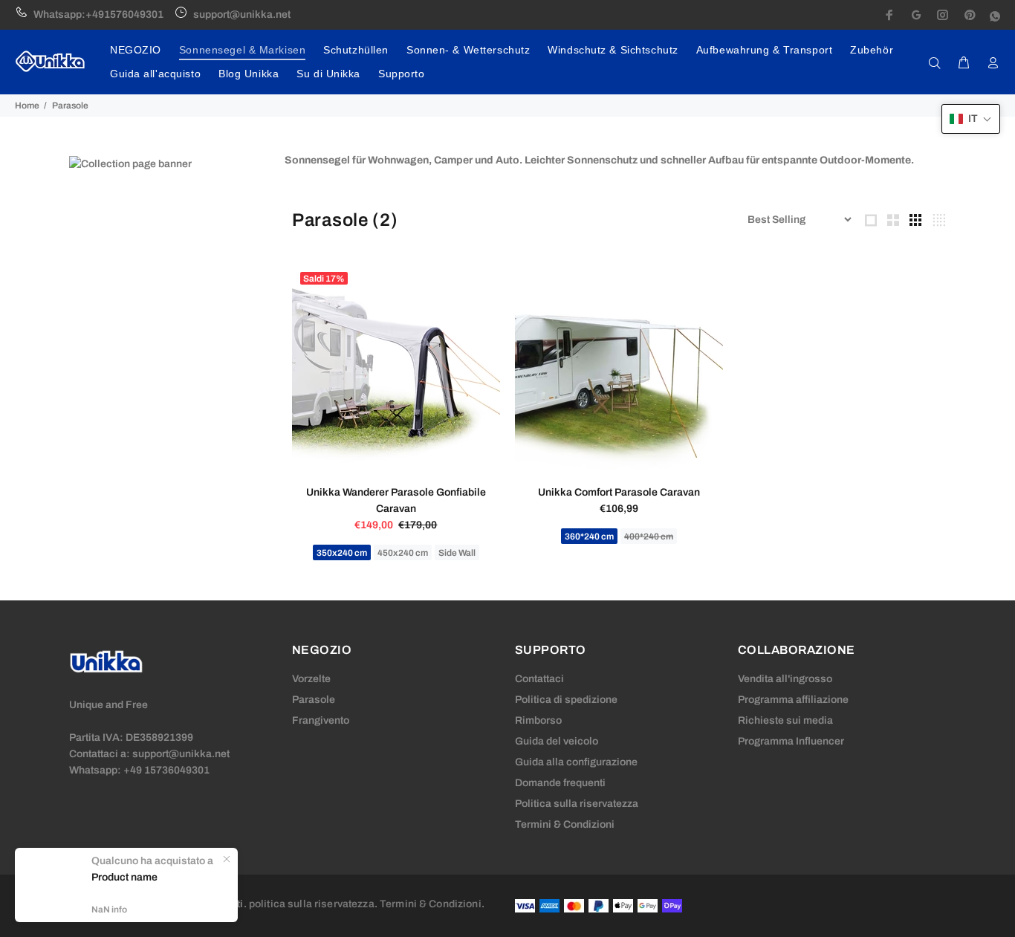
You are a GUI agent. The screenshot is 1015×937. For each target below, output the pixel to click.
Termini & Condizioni (564, 824)
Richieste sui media (785, 720)
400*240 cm (648, 536)
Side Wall (457, 553)
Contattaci (539, 678)
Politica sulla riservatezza (576, 803)
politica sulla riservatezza (311, 904)
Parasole (313, 699)
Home (27, 105)
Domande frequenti (560, 782)
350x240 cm (342, 553)
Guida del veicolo (556, 741)
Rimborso (538, 720)
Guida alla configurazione (576, 762)
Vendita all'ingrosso (785, 678)
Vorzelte (311, 678)
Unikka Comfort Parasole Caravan (619, 492)
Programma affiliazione (793, 699)
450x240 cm (402, 553)
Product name (124, 877)
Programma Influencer (791, 741)
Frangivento (320, 720)
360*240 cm (589, 536)
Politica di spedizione (566, 699)
